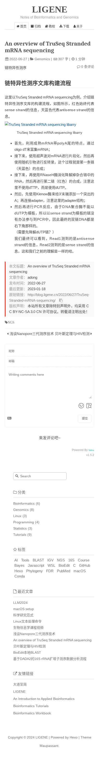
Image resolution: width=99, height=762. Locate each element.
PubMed (63, 571)
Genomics (42, 59)
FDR (50, 571)
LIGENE (49, 9)
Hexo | (74, 737)
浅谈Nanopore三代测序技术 (32, 334)
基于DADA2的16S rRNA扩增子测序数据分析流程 (50, 659)
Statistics (20, 528)
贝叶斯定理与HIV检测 (72, 334)
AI (16, 560)
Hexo (18, 571)
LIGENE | (43, 737)
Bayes (19, 565)
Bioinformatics (24, 503)
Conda (19, 576)
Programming (23, 522)
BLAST (38, 560)
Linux (17, 516)
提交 (85, 418)
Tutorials (19, 535)
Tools (25, 560)
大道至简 (20, 684)
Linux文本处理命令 (27, 621)
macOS (80, 571)
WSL (51, 565)
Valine (91, 450)
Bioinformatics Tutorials (31, 706)
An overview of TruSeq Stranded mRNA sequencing (52, 640)
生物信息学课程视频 (28, 627)
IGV (50, 560)
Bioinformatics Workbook (32, 713)
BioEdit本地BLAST (27, 652)
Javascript (36, 565)
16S (71, 560)
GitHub (84, 565)
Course (83, 560)
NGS (61, 560)
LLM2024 (20, 603)
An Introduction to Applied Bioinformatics (43, 699)
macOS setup (23, 609)
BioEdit (64, 565)
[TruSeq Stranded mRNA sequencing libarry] (49, 125)
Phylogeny (34, 571)
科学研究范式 (23, 615)
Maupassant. (49, 746)
